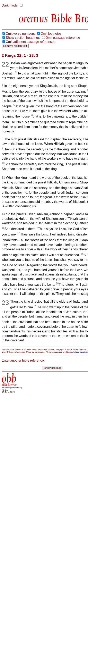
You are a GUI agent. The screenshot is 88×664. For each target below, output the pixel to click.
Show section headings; (23, 37)
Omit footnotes (51, 33)
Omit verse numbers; (21, 33)
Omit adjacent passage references (30, 41)
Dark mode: (10, 5)
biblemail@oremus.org (12, 387)
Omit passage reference (62, 37)
